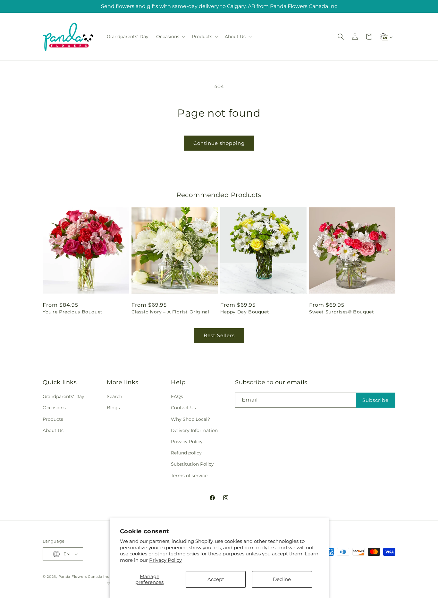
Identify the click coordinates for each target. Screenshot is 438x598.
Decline (282, 579)
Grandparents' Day (63, 396)
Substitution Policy (192, 464)
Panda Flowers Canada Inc (83, 576)
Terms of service (189, 475)
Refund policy (186, 453)
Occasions (54, 408)
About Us (53, 430)
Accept (215, 579)
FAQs (177, 396)
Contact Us (183, 408)
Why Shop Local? (190, 419)
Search (114, 396)
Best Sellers (219, 335)
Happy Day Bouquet (244, 312)
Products (53, 419)
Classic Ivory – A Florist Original (170, 312)
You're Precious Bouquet (73, 312)
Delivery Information (194, 430)
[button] (170, 36)
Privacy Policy (165, 560)
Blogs (113, 408)
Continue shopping (219, 143)
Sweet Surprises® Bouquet (341, 312)
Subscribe (375, 400)
